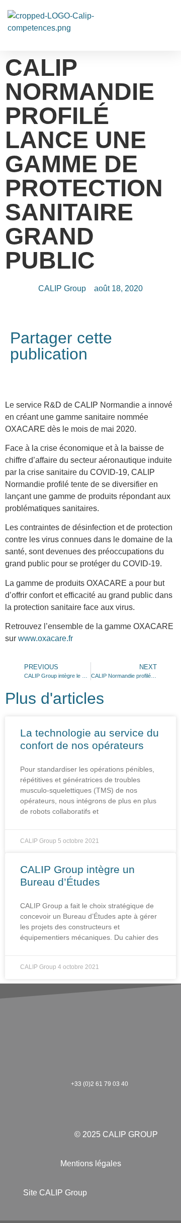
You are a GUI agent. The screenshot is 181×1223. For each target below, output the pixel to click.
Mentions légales (90, 1163)
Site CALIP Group (55, 1192)
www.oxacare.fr (45, 638)
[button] (166, 25)
